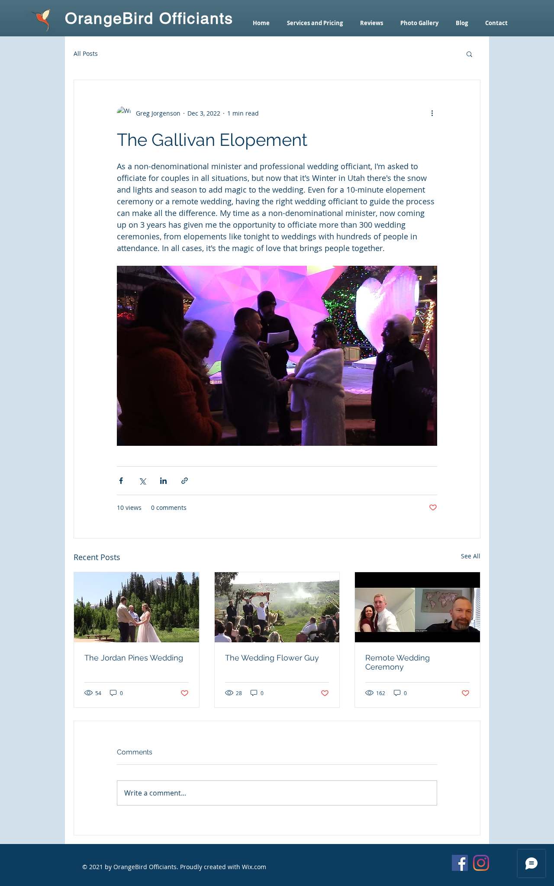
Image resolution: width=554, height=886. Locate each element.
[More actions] (432, 113)
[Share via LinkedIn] (163, 481)
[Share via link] (184, 481)
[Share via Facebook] (121, 481)
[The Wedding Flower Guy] (277, 607)
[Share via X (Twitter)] (142, 481)
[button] (469, 53)
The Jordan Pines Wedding (133, 657)
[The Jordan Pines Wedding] (136, 607)
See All (470, 556)
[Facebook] (460, 863)
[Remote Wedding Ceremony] (417, 607)
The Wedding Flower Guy (272, 657)
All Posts (86, 53)
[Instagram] (481, 863)
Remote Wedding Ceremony (397, 662)
